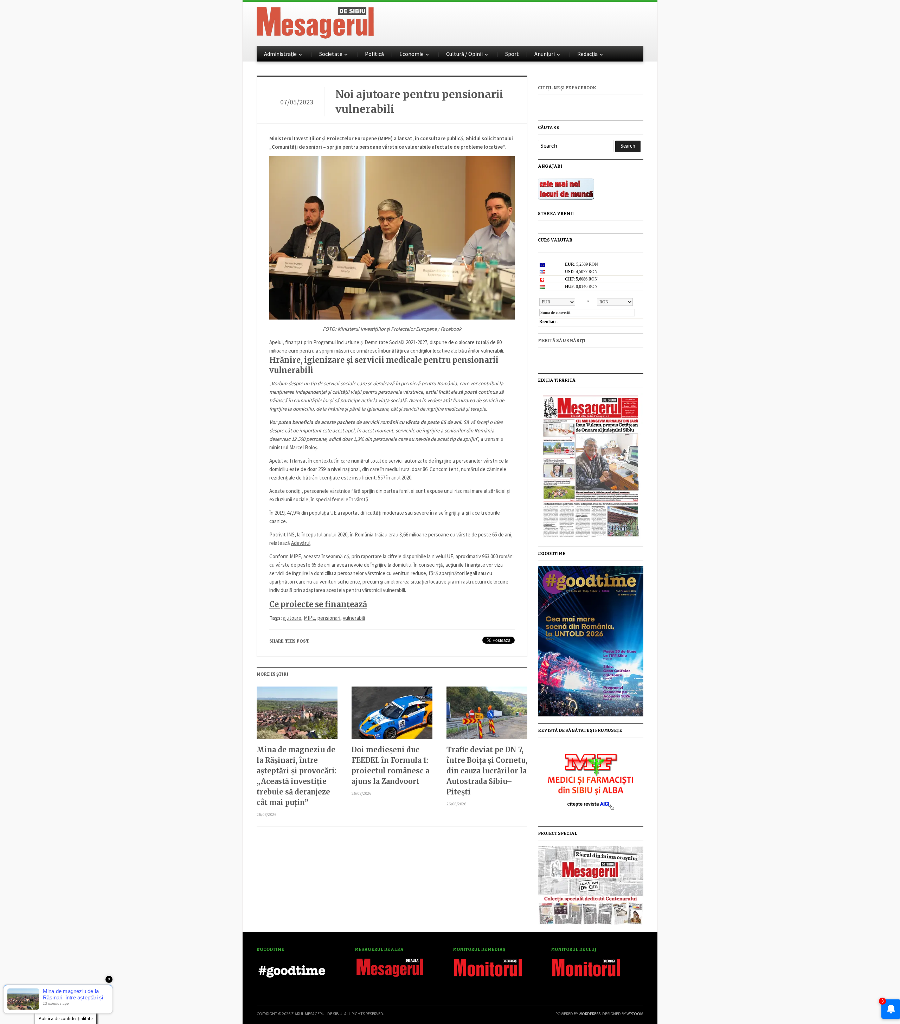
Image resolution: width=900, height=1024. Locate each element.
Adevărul (300, 543)
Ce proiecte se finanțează (318, 604)
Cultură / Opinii (464, 53)
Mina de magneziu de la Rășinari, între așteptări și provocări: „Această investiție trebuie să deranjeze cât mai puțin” (296, 776)
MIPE (309, 617)
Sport (512, 53)
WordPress (589, 1013)
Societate (330, 53)
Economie (411, 53)
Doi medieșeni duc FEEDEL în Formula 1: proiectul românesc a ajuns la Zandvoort (390, 765)
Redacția (587, 53)
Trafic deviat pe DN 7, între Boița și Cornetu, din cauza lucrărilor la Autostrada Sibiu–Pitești (486, 770)
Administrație (280, 53)
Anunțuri (544, 53)
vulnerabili (354, 617)
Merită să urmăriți (561, 340)
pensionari (328, 617)
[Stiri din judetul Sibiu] (315, 21)
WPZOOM (634, 1013)
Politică (374, 53)
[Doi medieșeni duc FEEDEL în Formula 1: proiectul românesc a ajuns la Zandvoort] (392, 716)
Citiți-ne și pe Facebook (567, 87)
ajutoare (292, 617)
